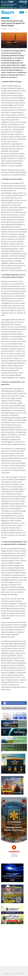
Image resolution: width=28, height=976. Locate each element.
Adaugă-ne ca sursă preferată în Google (15, 708)
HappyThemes (20, 973)
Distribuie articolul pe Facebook (15, 703)
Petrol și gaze (5, 18)
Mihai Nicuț (4, 29)
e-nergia (9, 973)
